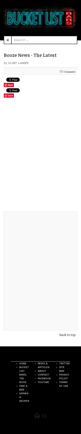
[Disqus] (40, 156)
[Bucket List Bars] (40, 18)
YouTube (43, 382)
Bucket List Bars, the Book (24, 375)
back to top (68, 334)
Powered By (40, 416)
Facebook (44, 378)
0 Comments (70, 71)
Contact (43, 374)
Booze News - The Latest (30, 55)
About (42, 370)
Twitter (64, 363)
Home (22, 363)
